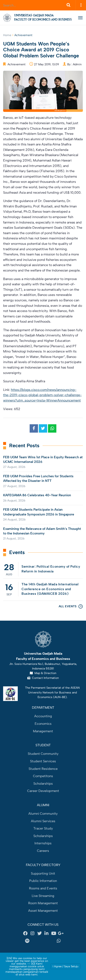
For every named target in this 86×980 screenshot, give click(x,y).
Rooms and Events (43, 888)
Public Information (43, 881)
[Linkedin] (46, 933)
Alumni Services (43, 821)
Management (43, 731)
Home (7, 35)
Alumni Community (43, 814)
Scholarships (43, 784)
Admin (77, 64)
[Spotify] (27, 941)
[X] (39, 933)
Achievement (23, 35)
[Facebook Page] (25, 933)
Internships (43, 843)
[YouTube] (53, 933)
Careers (43, 851)
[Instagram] (32, 933)
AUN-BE (60, 697)
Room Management (43, 903)
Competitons (43, 776)
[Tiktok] (48, 941)
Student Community (43, 754)
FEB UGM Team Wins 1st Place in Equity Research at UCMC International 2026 (43, 459)
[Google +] (60, 933)
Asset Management (43, 911)
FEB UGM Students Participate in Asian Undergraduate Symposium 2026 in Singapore (38, 512)
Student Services (43, 761)
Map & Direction (44, 673)
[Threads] (37, 941)
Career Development (43, 791)
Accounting (43, 716)
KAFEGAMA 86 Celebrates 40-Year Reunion (37, 495)
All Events (67, 606)
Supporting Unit (43, 873)
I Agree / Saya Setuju (65, 966)
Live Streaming (43, 896)
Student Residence (43, 769)
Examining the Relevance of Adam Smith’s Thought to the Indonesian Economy (42, 531)
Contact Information (44, 677)
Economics (43, 724)
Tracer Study (43, 828)
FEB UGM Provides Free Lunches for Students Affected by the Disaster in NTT (38, 478)
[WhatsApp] (59, 941)
